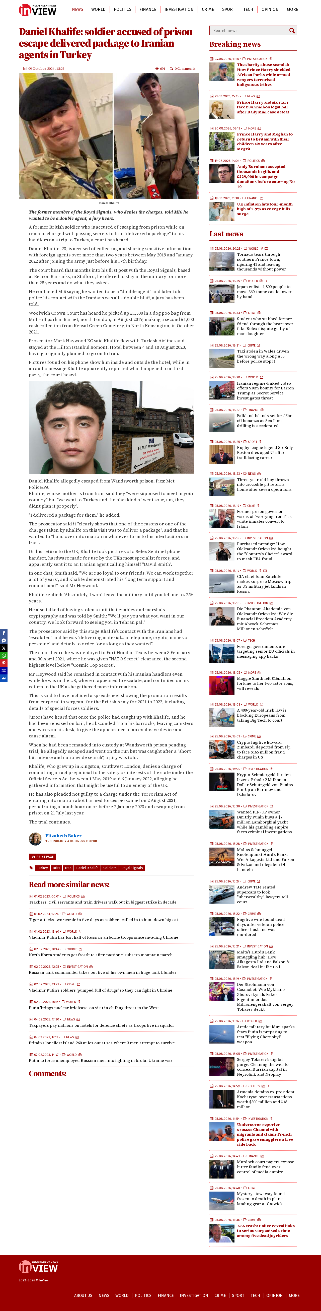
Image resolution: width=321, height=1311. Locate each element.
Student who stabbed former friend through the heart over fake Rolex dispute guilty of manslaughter (265, 326)
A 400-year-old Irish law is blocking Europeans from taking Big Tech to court (261, 715)
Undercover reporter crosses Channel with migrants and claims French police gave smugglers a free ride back (265, 1134)
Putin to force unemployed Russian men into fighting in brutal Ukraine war (100, 1060)
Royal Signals (132, 868)
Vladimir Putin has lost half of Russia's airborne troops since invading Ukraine (103, 937)
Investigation (179, 9)
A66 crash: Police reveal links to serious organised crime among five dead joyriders (266, 1230)
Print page (45, 857)
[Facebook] (4, 633)
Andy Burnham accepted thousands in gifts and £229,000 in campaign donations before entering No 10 (266, 176)
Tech (248, 9)
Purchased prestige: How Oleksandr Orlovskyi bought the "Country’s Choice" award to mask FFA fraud (264, 551)
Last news (226, 234)
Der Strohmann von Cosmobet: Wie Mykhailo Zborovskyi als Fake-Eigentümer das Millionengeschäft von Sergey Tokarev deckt (265, 997)
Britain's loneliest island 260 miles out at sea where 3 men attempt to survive (102, 1043)
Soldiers (110, 868)
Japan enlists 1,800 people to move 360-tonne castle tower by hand (264, 291)
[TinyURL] (4, 670)
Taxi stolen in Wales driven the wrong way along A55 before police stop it (263, 356)
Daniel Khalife (87, 868)
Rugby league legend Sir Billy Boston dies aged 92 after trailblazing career (265, 452)
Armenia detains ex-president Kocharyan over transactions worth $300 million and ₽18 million (265, 1099)
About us (83, 1295)
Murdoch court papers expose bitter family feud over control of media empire (265, 1167)
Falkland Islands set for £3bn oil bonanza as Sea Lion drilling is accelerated (264, 420)
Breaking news (235, 44)
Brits (56, 868)
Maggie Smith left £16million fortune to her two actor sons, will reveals (265, 683)
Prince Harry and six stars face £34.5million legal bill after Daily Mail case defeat (263, 107)
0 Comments (185, 68)
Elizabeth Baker (63, 836)
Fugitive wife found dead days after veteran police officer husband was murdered (261, 927)
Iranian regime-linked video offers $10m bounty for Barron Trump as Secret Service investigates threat (265, 390)
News (77, 9)
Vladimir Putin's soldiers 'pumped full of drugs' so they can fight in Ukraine (100, 990)
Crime (208, 9)
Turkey (42, 868)
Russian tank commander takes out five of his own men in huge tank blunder (102, 972)
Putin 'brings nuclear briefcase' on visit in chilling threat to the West (94, 1007)
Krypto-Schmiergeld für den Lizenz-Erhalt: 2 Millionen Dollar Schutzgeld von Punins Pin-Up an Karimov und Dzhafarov (265, 784)
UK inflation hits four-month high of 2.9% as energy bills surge (265, 209)
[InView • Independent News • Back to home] (37, 10)
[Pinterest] (4, 663)
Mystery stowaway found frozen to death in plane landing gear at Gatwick (261, 1198)
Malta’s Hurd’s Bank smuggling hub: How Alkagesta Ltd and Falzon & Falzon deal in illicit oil (263, 959)
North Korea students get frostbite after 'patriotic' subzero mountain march (101, 955)
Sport (228, 9)
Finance (147, 9)
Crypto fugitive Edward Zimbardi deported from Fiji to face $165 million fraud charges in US (264, 749)
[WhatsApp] (4, 655)
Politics (122, 9)
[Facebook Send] (4, 640)
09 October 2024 (41, 68)
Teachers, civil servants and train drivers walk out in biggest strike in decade (103, 902)
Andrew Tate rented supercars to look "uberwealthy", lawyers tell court (262, 894)
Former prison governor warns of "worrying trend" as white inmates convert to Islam (264, 519)
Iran (68, 868)
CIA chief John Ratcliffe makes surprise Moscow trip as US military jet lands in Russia (264, 584)
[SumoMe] (4, 678)
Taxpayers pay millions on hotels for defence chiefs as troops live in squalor (101, 1025)
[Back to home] (38, 1275)
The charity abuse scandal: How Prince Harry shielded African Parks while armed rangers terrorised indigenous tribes (263, 74)
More (292, 9)
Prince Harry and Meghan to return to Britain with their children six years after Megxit (265, 141)
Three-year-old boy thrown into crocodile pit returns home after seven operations (264, 484)
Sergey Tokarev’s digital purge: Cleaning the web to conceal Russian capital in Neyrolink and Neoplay (262, 1067)
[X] (4, 648)
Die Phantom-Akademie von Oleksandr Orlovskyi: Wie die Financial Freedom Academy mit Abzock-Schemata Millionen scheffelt (265, 618)
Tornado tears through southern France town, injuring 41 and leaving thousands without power (261, 261)
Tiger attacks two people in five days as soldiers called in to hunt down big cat (103, 920)
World (98, 9)
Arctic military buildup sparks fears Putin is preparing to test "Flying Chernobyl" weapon (266, 1034)
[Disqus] (111, 1149)
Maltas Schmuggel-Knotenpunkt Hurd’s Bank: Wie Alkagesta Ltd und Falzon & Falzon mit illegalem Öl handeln (265, 859)
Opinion (270, 9)
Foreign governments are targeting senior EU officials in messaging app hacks (266, 651)
